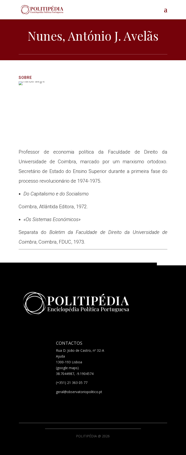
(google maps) (67, 367)
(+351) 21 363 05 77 (71, 382)
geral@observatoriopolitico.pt (79, 391)
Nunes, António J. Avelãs (93, 36)
